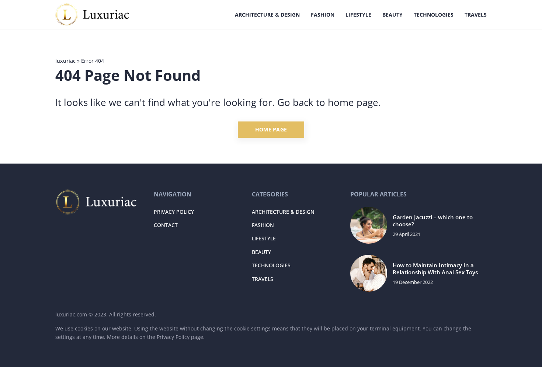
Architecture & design (267, 14)
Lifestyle (358, 14)
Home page (271, 129)
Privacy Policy (173, 336)
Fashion (322, 14)
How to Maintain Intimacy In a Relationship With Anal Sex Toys (435, 269)
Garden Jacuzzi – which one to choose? (433, 221)
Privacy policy (174, 211)
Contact (166, 225)
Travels (476, 14)
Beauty (392, 14)
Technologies (434, 14)
